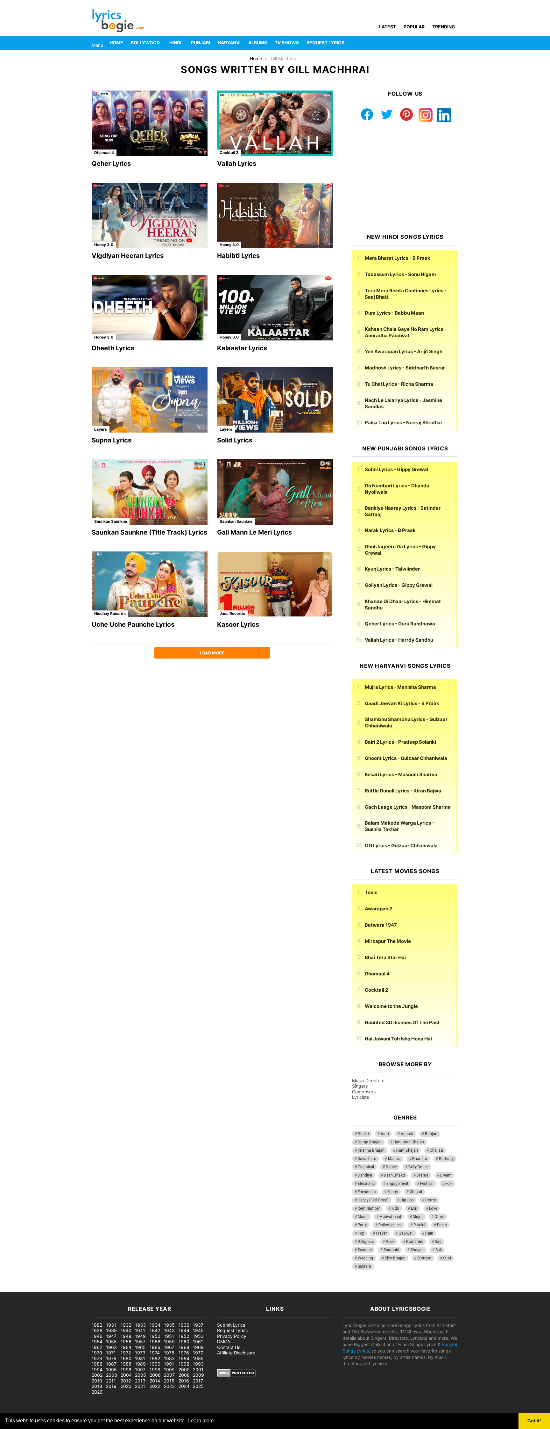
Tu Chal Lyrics (399, 384)
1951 (169, 1336)
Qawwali (405, 1233)
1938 (97, 1330)
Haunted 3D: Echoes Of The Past (402, 1022)
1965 (140, 1347)
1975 (169, 1352)
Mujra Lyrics (400, 687)
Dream (446, 1175)
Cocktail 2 (229, 152)
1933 (140, 1325)
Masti (363, 1216)
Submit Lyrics (231, 1325)
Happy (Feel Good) (373, 1200)
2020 (126, 1386)
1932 (126, 1325)
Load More (212, 652)
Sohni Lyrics (396, 469)
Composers (364, 1091)
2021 (140, 1386)
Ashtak (407, 1134)
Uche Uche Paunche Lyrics (133, 624)
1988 (126, 1364)
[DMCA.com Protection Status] (236, 1375)
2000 (184, 1369)
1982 (155, 1358)
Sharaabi (391, 1250)
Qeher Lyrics (111, 163)
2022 (155, 1386)
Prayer (381, 1233)
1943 (169, 1330)
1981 (140, 1358)
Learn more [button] (201, 1420)
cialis (31, 1289)
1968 (184, 1347)
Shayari (417, 1250)
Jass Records (232, 613)
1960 (184, 1341)
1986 (97, 1364)
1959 (169, 1341)
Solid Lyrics (234, 440)
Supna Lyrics (111, 440)
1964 (126, 1347)
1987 (111, 1364)
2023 (169, 1386)
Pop (361, 1233)
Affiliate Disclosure (236, 1352)
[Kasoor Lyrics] (275, 584)
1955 (111, 1341)
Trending (443, 26)
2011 (111, 1380)
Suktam (364, 1266)
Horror (430, 1200)
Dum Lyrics (394, 313)
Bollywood (145, 42)
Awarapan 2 (378, 909)
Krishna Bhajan (371, 1150)
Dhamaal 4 (104, 152)
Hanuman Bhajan (408, 1142)
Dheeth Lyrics (113, 348)
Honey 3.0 (103, 244)
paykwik (91, 1289)
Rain (429, 1233)
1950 (155, 1336)
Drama (422, 1175)
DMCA (223, 1341)
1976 (184, 1352)
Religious (366, 1241)
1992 (184, 1364)
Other (439, 1216)
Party (362, 1225)
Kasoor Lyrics (238, 624)
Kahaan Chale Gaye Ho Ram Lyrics (406, 332)
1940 (126, 1330)
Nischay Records (110, 613)
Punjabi (200, 42)
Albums (257, 42)
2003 (111, 1375)
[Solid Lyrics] (275, 400)
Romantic (414, 1241)
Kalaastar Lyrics (242, 348)
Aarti (385, 1134)
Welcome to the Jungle (391, 1006)
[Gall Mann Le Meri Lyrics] (275, 492)
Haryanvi (229, 42)
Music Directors (368, 1080)
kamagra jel (113, 1289)
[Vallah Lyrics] (275, 123)
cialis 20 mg (12, 1289)
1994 (97, 1369)
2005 (140, 1375)
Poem (442, 1225)
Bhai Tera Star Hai (385, 957)
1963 (111, 1347)
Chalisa (436, 1150)
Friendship (367, 1192)
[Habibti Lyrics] (275, 215)
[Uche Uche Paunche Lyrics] (150, 584)
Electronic (366, 1183)
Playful (419, 1225)
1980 (126, 1358)
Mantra (394, 1158)
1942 (155, 1330)
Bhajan (431, 1134)
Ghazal (416, 1192)
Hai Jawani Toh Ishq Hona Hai (398, 1039)
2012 (126, 1380)
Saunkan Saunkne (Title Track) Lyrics (149, 532)
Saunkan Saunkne (110, 521)
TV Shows (287, 42)
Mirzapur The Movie (388, 941)
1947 (111, 1336)
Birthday (446, 1158)
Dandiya (365, 1175)
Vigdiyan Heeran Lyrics (128, 255)
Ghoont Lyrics (406, 758)
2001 (198, 1369)
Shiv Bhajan (395, 1258)
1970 (97, 1352)
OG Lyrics (401, 845)
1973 (140, 1352)
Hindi (175, 42)
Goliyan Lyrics (399, 585)
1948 (126, 1336)
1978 (97, 1358)
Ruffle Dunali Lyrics (403, 791)
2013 (140, 1380)
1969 (198, 1347)
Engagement (397, 1183)
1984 (184, 1358)
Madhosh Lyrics (405, 368)
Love (433, 1208)
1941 (140, 1330)
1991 (169, 1364)
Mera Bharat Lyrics (397, 258)
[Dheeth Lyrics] (150, 307)
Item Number (369, 1208)
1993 (198, 1364)
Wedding (365, 1258)
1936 (184, 1325)
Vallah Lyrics (236, 163)
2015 (169, 1380)
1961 (198, 1341)
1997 (140, 1369)
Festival (427, 1183)
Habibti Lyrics (238, 255)
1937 (198, 1325)
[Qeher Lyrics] (150, 123)
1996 (126, 1369)
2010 (97, 1380)
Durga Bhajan (370, 1142)
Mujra (418, 1216)
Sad (438, 1241)
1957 (140, 1341)
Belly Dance (418, 1167)
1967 (169, 1347)
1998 (155, 1369)
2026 (97, 1392)
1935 (169, 1325)
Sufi (438, 1250)
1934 (155, 1325)
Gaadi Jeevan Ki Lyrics (402, 703)
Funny (392, 1192)
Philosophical (390, 1225)
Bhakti (363, 1134)
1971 (111, 1352)
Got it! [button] (534, 1420)
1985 (198, 1358)
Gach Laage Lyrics (408, 807)
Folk (448, 1183)
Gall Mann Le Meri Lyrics (254, 532)
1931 (111, 1325)
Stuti (447, 1258)
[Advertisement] (405, 178)
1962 (97, 1347)
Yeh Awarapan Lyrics (403, 351)
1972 (126, 1352)
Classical (366, 1167)
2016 (184, 1380)
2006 (155, 1375)
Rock (390, 1241)
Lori (414, 1208)
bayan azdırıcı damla (59, 1289)
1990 (155, 1364)
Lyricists (360, 1097)
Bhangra (419, 1158)
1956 (126, 1341)
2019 (111, 1386)
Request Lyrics (325, 42)
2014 (155, 1380)
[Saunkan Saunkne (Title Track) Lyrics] (150, 492)
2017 (198, 1380)
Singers (360, 1086)
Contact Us (228, 1347)
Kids (395, 1208)
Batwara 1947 (381, 925)
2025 (198, 1386)
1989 (140, 1364)
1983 (169, 1358)
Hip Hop (406, 1200)
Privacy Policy (231, 1336)
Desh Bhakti (394, 1175)
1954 (97, 1341)
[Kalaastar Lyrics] (275, 307)
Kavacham (367, 1158)
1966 (155, 1347)
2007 (169, 1375)
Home (116, 42)
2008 (184, 1375)
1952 (184, 1336)
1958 (155, 1341)
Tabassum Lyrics (400, 274)
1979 (111, 1358)
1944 (184, 1330)
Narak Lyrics (390, 530)
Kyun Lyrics (392, 569)
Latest (387, 26)
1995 (111, 1369)
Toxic (371, 892)
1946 (97, 1336)
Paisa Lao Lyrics (403, 422)
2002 (97, 1375)
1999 (169, 1369)
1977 (198, 1352)
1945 (198, 1330)
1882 (97, 1325)
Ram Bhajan (407, 1150)
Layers (100, 429)
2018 (97, 1386)
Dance (391, 1167)
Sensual (365, 1250)
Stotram (424, 1258)
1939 (111, 1330)
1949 (140, 1336)
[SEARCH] (454, 42)
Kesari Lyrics (401, 774)
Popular (414, 26)
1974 (155, 1352)
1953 (198, 1336)
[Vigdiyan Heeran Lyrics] (150, 215)
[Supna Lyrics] (150, 400)
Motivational (390, 1216)
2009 (198, 1375)
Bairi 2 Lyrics (400, 742)
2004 (126, 1375)
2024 (184, 1386)
